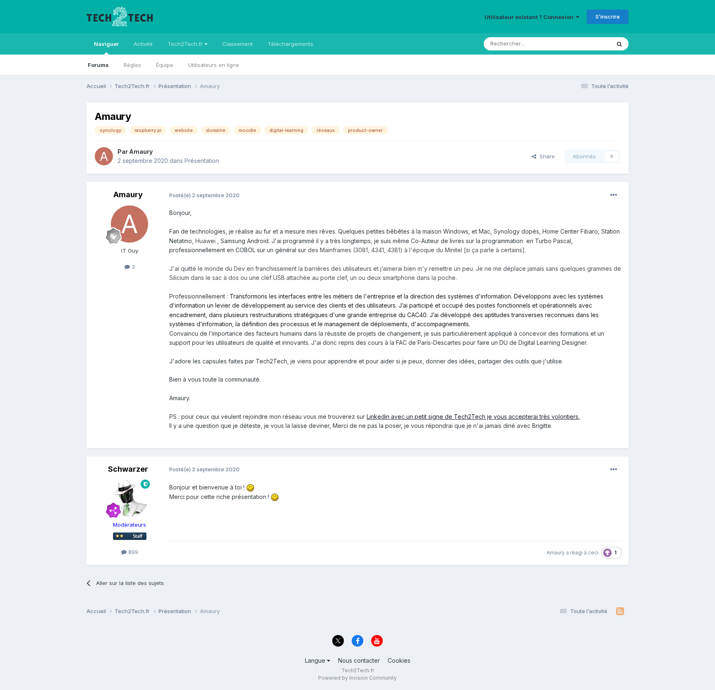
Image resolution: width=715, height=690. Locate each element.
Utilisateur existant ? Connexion (530, 17)
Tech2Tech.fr (186, 44)
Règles (132, 65)
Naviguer (106, 44)
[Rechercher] (619, 43)
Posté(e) (204, 195)
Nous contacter (359, 660)
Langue (316, 660)
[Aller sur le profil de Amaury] (104, 156)
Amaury (141, 151)
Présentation (202, 160)
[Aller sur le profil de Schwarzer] (129, 498)
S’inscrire (607, 16)
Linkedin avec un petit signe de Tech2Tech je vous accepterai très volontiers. (473, 416)
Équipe (164, 65)
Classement (237, 44)
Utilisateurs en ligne (213, 65)
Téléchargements (290, 44)
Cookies (399, 660)
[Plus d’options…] (613, 195)
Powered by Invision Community (357, 678)
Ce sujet (589, 44)
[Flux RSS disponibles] (620, 611)
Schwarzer (128, 469)
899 (132, 552)
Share (545, 156)
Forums (98, 65)
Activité (143, 44)
